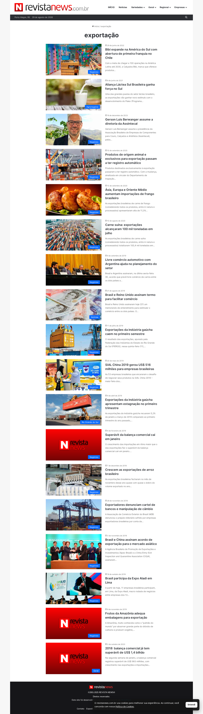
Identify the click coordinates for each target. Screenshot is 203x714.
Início (96, 26)
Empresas (179, 7)
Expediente (91, 708)
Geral (151, 7)
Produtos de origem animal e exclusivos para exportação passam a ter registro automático (131, 159)
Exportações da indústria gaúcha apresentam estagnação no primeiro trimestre (131, 404)
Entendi (191, 704)
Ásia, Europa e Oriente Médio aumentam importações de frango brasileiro (129, 194)
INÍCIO (111, 7)
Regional (164, 7)
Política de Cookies (124, 706)
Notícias (123, 7)
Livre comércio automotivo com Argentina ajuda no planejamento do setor (131, 264)
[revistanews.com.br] (52, 7)
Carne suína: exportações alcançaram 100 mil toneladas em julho (129, 229)
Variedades (137, 7)
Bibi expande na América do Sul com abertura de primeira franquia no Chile (131, 54)
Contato (80, 708)
